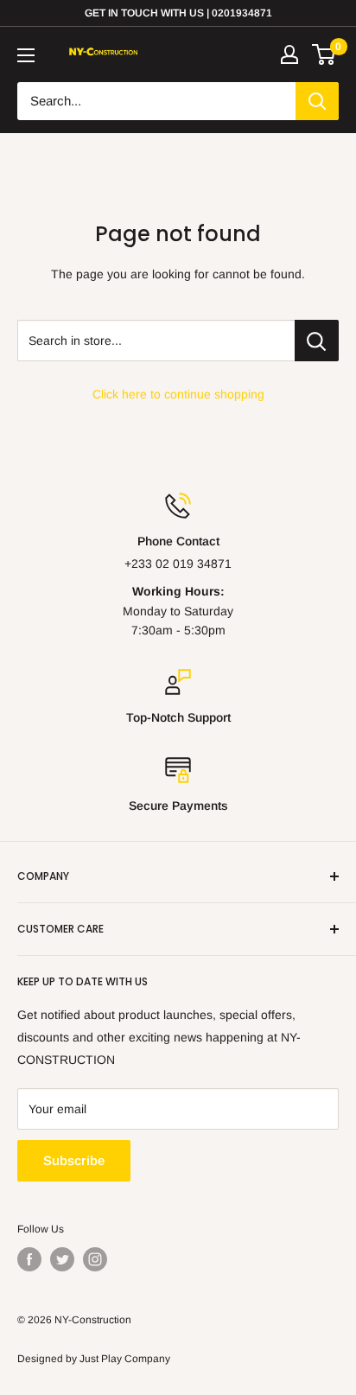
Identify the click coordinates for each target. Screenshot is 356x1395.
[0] (324, 54)
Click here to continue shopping (178, 394)
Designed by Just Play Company (93, 1359)
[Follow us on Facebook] (29, 1259)
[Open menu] (26, 55)
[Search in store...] (317, 340)
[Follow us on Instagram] (95, 1259)
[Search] (317, 101)
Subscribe (74, 1160)
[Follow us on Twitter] (62, 1259)
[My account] (289, 54)
